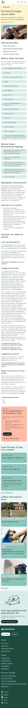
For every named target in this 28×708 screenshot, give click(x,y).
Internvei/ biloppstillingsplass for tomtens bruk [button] (12, 104)
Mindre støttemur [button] (8, 90)
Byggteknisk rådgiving (6, 663)
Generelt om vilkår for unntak (11, 54)
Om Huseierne (5, 643)
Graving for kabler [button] (9, 113)
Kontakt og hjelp (5, 658)
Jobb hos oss (4, 645)
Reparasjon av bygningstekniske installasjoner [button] (12, 157)
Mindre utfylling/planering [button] (11, 86)
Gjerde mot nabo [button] (8, 99)
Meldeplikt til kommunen (10, 51)
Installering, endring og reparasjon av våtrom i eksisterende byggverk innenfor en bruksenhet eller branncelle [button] (14, 164)
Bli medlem (7, 434)
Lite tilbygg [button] (7, 72)
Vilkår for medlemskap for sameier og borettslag (14, 683)
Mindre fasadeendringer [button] (10, 122)
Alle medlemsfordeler (7, 492)
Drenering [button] (6, 118)
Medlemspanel (5, 668)
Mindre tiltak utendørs (9, 46)
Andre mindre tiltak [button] (9, 131)
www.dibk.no (18, 289)
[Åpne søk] (21, 2)
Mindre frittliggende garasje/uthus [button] (13, 68)
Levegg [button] (6, 81)
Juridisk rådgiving (5, 660)
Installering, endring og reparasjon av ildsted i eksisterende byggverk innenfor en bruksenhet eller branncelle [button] (14, 171)
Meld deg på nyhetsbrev (9, 621)
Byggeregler (6, 7)
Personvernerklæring (6, 678)
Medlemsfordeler (5, 651)
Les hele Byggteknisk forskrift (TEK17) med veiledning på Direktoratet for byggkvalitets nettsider (13, 364)
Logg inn (15, 634)
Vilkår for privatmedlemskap (8, 681)
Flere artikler (4, 588)
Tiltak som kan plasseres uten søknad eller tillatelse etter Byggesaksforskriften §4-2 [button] (14, 137)
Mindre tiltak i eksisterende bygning (12, 48)
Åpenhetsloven (5, 686)
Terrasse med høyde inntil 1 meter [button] (13, 77)
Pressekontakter (5, 666)
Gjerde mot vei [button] (8, 95)
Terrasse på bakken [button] (9, 126)
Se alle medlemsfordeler (11, 438)
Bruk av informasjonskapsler (8, 675)
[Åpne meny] (25, 2)
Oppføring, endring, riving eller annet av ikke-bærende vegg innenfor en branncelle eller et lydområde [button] (14, 152)
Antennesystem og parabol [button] (11, 109)
